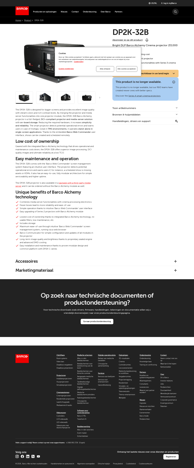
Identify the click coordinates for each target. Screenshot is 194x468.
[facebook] (22, 456)
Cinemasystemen (63, 392)
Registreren (171, 457)
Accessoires (26, 261)
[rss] (33, 456)
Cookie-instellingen (66, 69)
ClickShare (61, 355)
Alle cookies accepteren (127, 69)
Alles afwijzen (105, 69)
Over (162, 374)
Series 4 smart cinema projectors (144, 96)
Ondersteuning (89, 12)
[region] (98, 61)
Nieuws (64, 12)
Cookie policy (78, 62)
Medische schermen (84, 355)
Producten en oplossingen (45, 12)
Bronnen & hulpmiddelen (126, 114)
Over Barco (106, 12)
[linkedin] (27, 456)
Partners (118, 12)
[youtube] (38, 456)
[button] (100, 97)
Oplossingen (123, 355)
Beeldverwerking (83, 427)
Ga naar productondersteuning (97, 321)
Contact (75, 12)
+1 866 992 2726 (75, 443)
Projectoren (61, 375)
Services (101, 373)
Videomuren (61, 413)
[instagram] (17, 456)
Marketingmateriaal (34, 270)
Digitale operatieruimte (107, 355)
